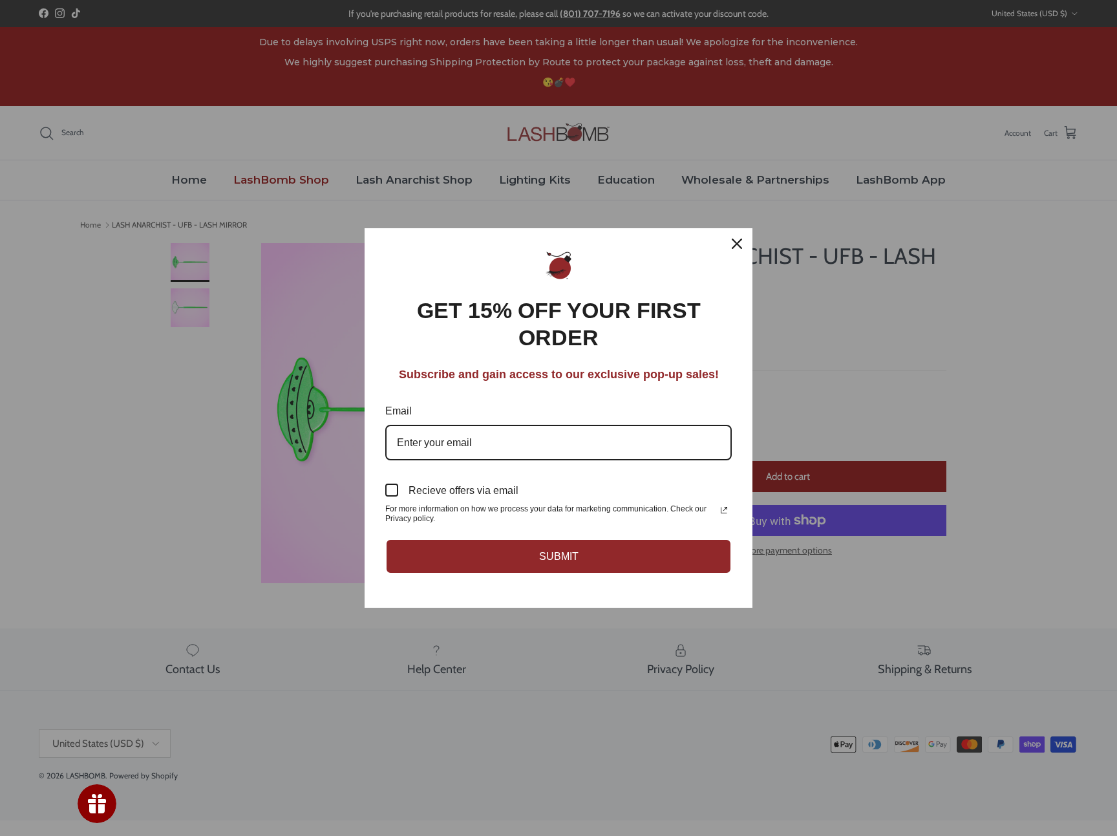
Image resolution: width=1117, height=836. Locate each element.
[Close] (736, 243)
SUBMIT (559, 556)
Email (398, 410)
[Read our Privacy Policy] (724, 510)
